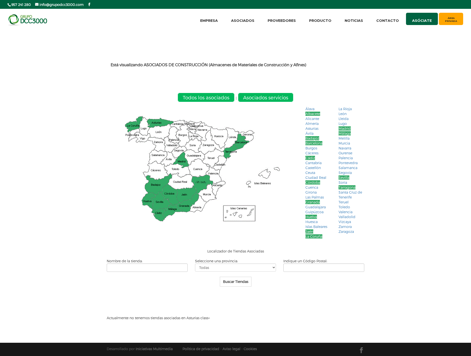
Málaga (345, 133)
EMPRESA (209, 20)
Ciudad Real (315, 177)
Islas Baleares (316, 226)
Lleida (344, 119)
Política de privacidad (201, 349)
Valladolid (347, 217)
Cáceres (311, 153)
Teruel (344, 202)
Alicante (312, 119)
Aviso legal (231, 349)
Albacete (312, 114)
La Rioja (345, 109)
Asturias (311, 128)
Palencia (346, 158)
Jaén (309, 231)
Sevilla (344, 177)
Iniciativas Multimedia (154, 349)
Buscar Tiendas (235, 281)
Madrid (345, 128)
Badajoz (312, 138)
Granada (312, 202)
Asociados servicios (265, 97)
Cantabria (313, 163)
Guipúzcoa (314, 212)
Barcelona (313, 143)
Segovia (345, 173)
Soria (343, 182)
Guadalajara (315, 207)
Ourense (345, 153)
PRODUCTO (320, 20)
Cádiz (310, 158)
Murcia (344, 143)
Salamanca (348, 168)
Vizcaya (345, 222)
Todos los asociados (206, 97)
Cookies (250, 349)
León (343, 114)
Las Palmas (314, 197)
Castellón (313, 168)
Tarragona (347, 187)
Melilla (344, 138)
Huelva (311, 217)
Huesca (311, 222)
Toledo (344, 207)
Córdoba (312, 182)
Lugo (343, 123)
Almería (312, 123)
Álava (309, 109)
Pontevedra (348, 163)
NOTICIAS (354, 20)
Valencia (346, 212)
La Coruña (313, 236)
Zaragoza (346, 231)
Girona (311, 192)
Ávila (309, 133)
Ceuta (310, 173)
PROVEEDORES (282, 20)
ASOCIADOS (242, 20)
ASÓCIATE (422, 20)
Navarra (345, 148)
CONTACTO (387, 20)
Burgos (311, 148)
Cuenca (311, 187)
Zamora (345, 226)
